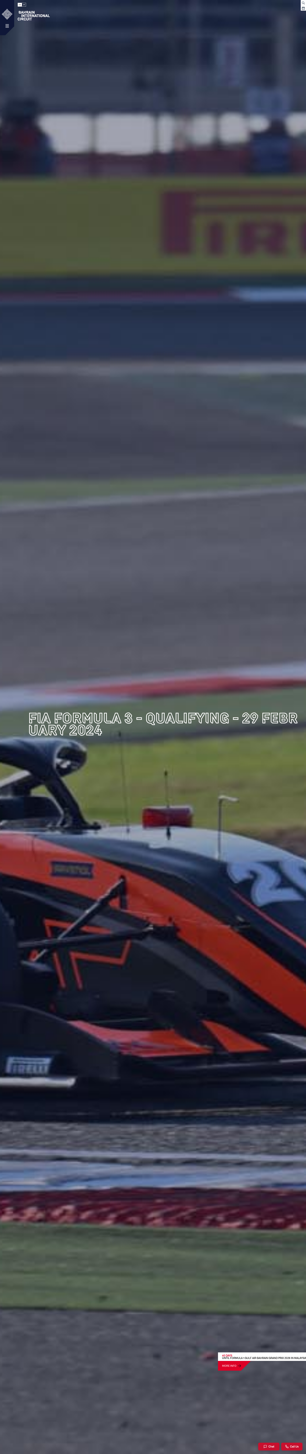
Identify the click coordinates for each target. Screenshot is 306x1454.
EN (20, 5)
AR (24, 5)
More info (229, 1365)
